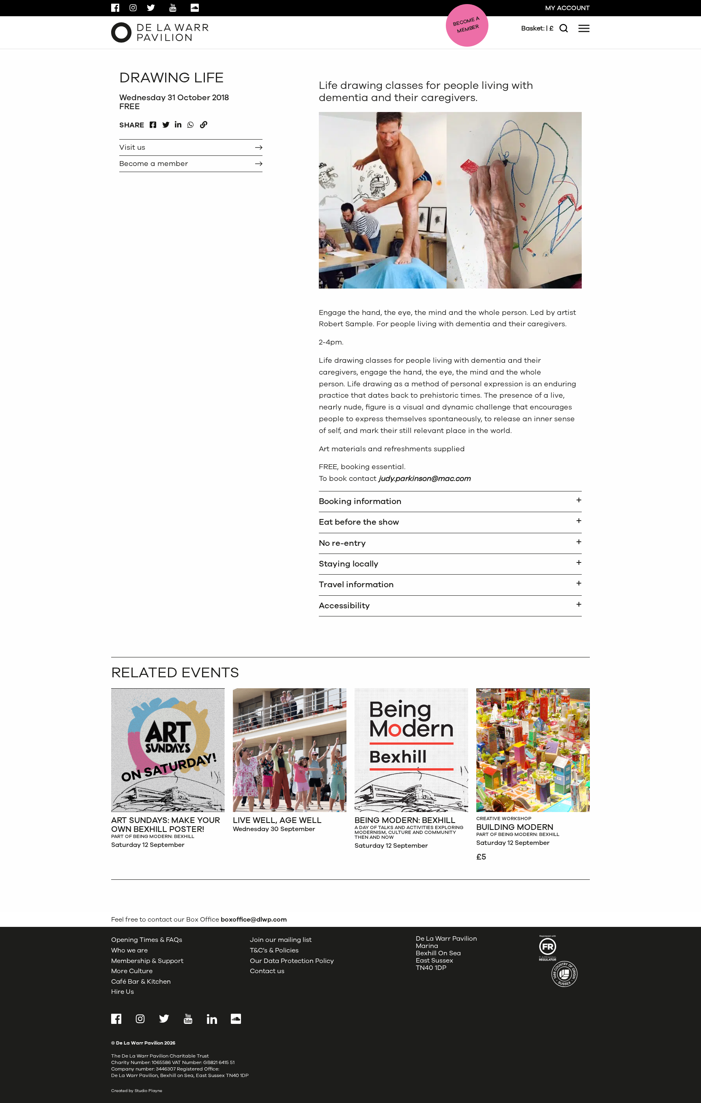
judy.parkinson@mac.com (424, 478)
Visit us (132, 147)
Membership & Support (147, 961)
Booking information (360, 501)
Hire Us (122, 991)
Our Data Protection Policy (292, 961)
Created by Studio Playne (136, 1091)
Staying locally (348, 563)
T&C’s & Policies (274, 950)
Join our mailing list (281, 939)
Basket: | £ (537, 28)
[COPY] (203, 122)
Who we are (129, 950)
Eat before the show (359, 522)
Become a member (153, 163)
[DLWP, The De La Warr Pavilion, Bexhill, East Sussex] (160, 32)
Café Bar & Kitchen (141, 981)
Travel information (356, 584)
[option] (168, 770)
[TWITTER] (165, 122)
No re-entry (342, 543)
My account (567, 8)
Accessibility (344, 605)
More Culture (132, 971)
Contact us (267, 971)
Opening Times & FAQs (146, 939)
